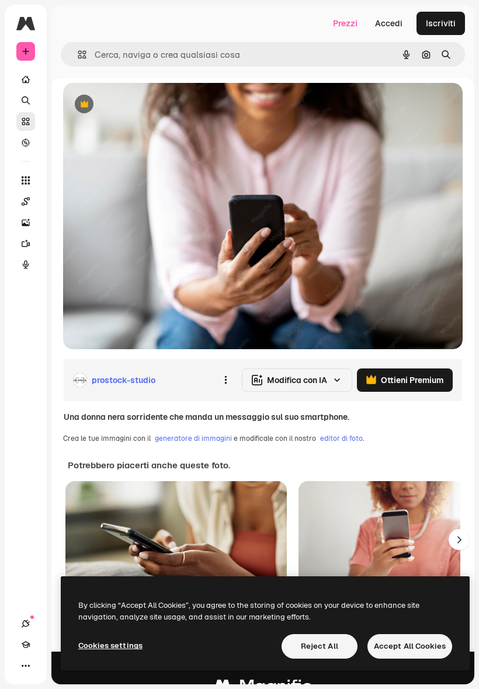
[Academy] (25, 644)
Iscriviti (441, 23)
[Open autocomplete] (77, 54)
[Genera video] (25, 243)
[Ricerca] (25, 100)
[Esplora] (25, 142)
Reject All (319, 646)
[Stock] (25, 121)
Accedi (388, 23)
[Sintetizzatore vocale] (25, 264)
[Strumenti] (25, 180)
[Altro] (25, 665)
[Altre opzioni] (225, 380)
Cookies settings (110, 645)
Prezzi (345, 23)
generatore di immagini (193, 438)
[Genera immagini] (25, 222)
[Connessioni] (25, 623)
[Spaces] (25, 201)
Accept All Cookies (410, 646)
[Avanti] (459, 539)
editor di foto (341, 438)
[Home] (25, 79)
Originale (140, 104)
